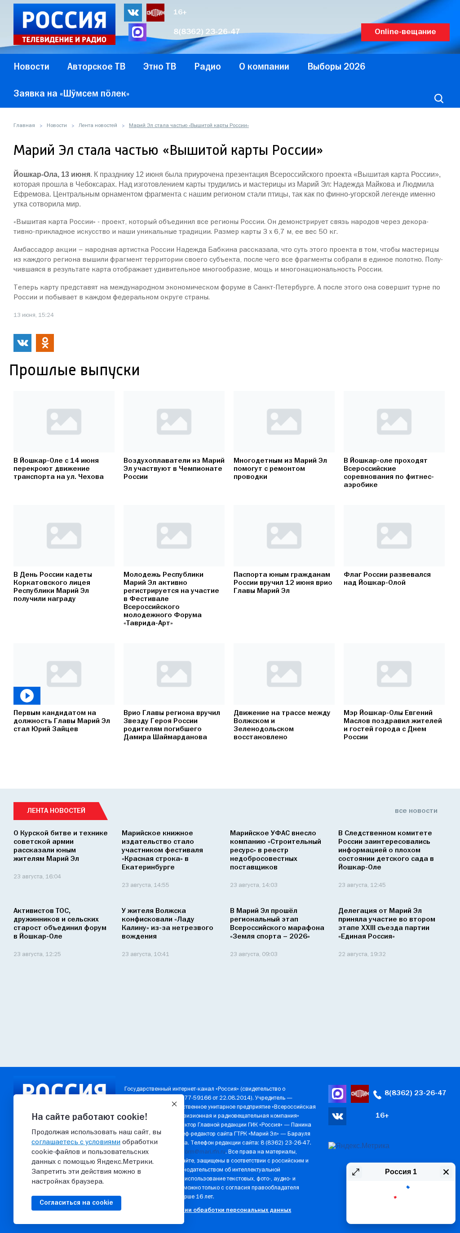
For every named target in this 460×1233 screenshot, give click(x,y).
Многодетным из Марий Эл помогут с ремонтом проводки (280, 469)
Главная (24, 125)
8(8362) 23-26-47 (206, 32)
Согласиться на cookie (76, 1203)
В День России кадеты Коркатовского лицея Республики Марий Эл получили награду (52, 587)
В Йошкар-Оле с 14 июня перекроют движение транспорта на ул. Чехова (58, 469)
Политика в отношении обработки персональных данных (207, 1210)
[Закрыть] (174, 1104)
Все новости (416, 811)
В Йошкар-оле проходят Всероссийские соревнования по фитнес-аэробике (389, 473)
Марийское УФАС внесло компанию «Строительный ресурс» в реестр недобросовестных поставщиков (275, 850)
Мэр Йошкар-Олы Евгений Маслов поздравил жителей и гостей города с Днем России (393, 725)
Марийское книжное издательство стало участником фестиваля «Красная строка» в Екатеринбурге (162, 850)
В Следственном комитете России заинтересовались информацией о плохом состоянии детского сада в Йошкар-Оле (386, 850)
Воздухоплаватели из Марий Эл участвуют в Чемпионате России (174, 469)
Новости (57, 125)
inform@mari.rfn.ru (202, 1152)
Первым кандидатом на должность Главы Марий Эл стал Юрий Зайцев (61, 721)
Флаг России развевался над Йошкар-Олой (387, 579)
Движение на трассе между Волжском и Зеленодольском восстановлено (282, 725)
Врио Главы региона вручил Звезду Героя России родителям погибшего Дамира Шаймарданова (172, 725)
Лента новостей (98, 125)
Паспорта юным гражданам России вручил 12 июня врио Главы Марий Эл (283, 583)
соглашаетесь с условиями (75, 1142)
